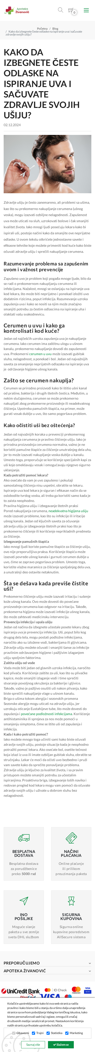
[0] (71, 11)
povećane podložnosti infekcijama (46, 714)
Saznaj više (33, 1044)
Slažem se (62, 1044)
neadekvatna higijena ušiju (68, 511)
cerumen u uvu (40, 354)
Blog (55, 28)
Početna (42, 28)
